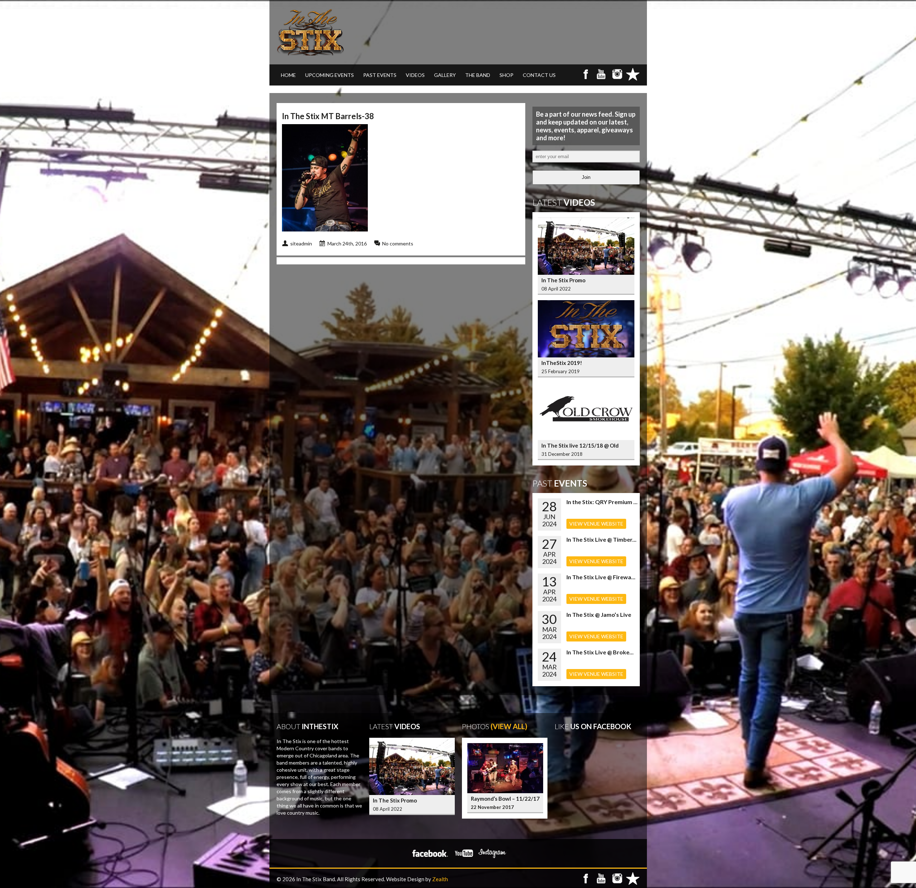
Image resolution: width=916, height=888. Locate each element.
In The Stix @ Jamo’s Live (598, 614)
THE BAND (477, 75)
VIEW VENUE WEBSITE (596, 524)
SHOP (506, 75)
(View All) (509, 726)
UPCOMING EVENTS (329, 75)
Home (288, 75)
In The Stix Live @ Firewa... (600, 577)
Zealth (440, 879)
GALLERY (445, 75)
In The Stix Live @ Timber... (601, 539)
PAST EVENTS (379, 75)
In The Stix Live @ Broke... (600, 652)
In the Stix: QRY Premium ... (602, 501)
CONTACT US (539, 75)
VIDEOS (415, 75)
